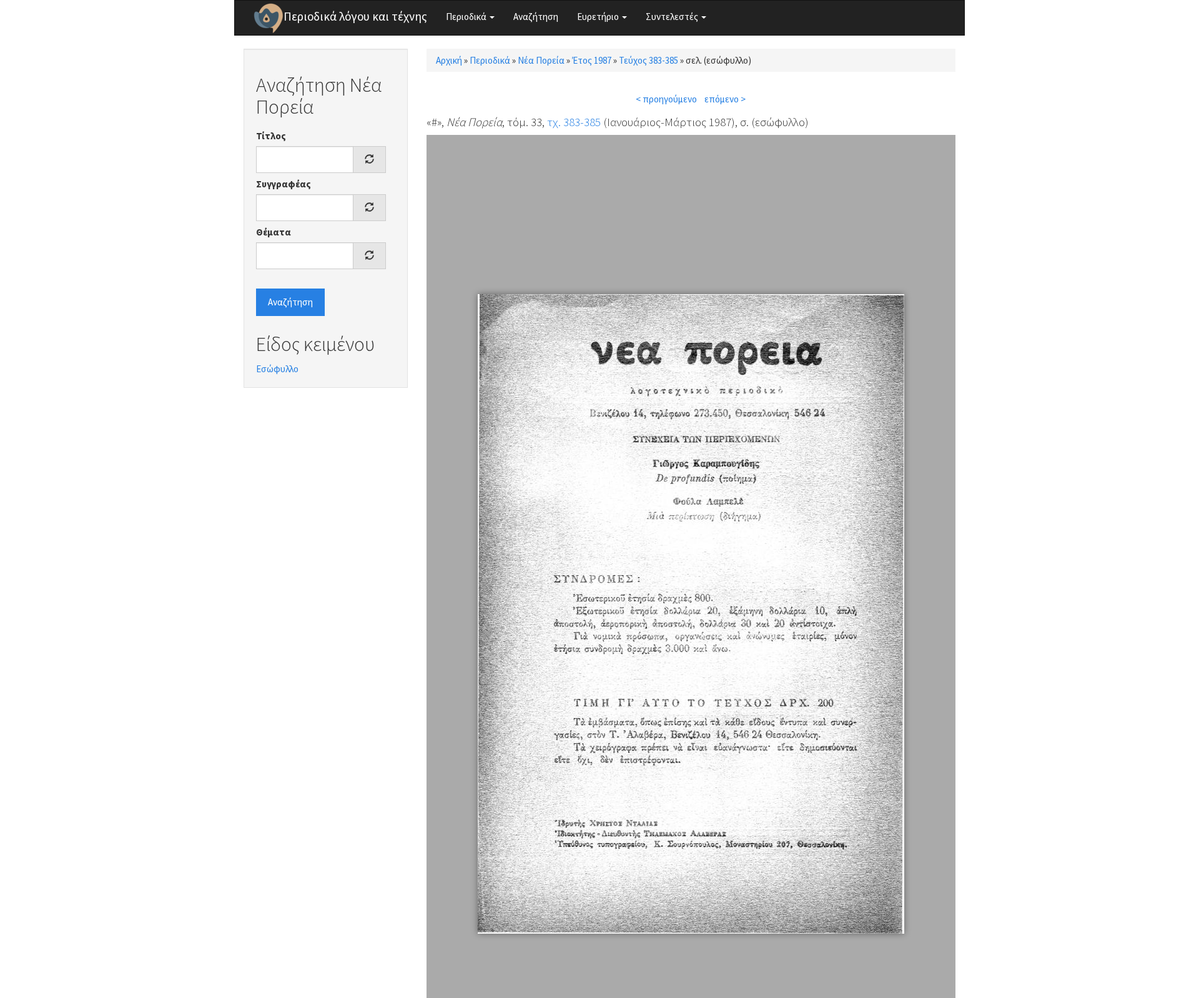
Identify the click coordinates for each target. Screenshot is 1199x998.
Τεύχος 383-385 (648, 60)
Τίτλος (271, 136)
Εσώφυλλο (277, 369)
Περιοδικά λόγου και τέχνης (355, 16)
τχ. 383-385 (574, 121)
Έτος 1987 (591, 60)
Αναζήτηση (535, 16)
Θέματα (273, 232)
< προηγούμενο (666, 99)
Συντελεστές (673, 16)
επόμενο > (725, 99)
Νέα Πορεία (541, 60)
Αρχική (449, 60)
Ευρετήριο (599, 16)
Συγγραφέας (283, 184)
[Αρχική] (269, 18)
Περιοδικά (467, 16)
